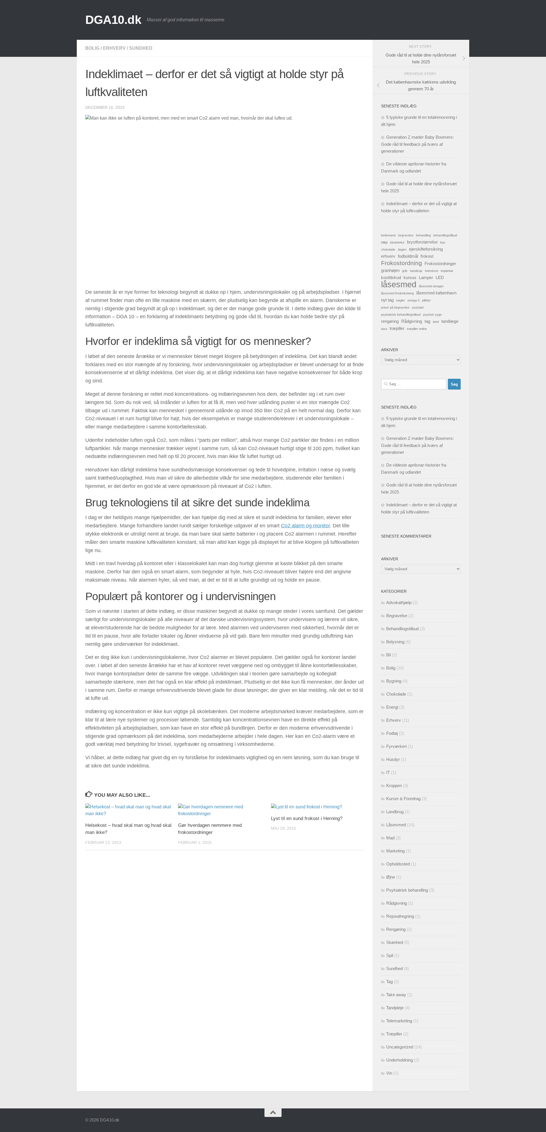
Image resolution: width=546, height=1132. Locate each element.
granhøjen (390, 270)
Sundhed (140, 48)
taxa (384, 328)
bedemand (388, 235)
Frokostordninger (440, 263)
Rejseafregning (400, 916)
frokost (427, 256)
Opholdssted (398, 864)
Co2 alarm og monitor (305, 525)
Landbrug (395, 811)
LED (440, 277)
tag (427, 321)
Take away (396, 994)
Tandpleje (395, 1007)
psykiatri (418, 307)
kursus (410, 277)
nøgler (400, 300)
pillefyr (426, 300)
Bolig (92, 48)
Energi (392, 707)
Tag (389, 981)
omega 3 (413, 300)
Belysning (395, 641)
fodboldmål (408, 256)
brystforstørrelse (422, 242)
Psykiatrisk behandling (407, 890)
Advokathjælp (398, 602)
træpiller (397, 328)
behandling (423, 235)
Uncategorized (399, 1046)
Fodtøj (392, 733)
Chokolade (396, 694)
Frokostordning (401, 263)
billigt (384, 242)
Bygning (393, 681)
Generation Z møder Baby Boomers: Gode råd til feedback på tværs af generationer (417, 144)
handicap (416, 270)
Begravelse (396, 615)
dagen (402, 249)
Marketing (395, 850)
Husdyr (393, 759)
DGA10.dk (113, 19)
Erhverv (114, 48)
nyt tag (387, 299)
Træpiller (394, 1033)
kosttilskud (391, 277)
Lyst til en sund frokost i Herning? (306, 818)
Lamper (426, 277)
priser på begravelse (395, 307)
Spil (389, 955)
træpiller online (417, 328)
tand (436, 321)
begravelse (405, 235)
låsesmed (398, 284)
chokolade (388, 249)
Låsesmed (396, 824)
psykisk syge (432, 314)
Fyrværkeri (396, 746)
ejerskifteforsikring (426, 249)
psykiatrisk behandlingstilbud (401, 314)
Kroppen (394, 785)
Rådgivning (411, 321)
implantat (447, 270)
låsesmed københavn (436, 292)
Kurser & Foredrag (403, 798)
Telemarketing (399, 1020)
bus (442, 242)
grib (404, 270)
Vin (389, 1073)
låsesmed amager (431, 286)
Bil (388, 654)
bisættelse (397, 242)
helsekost (431, 270)
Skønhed (394, 942)
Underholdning (399, 1060)
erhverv (388, 256)
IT (388, 772)
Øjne (390, 877)
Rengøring (396, 929)
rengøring (390, 321)
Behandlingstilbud (402, 628)
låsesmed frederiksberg (397, 293)
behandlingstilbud (445, 235)
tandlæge (449, 321)
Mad (390, 837)
